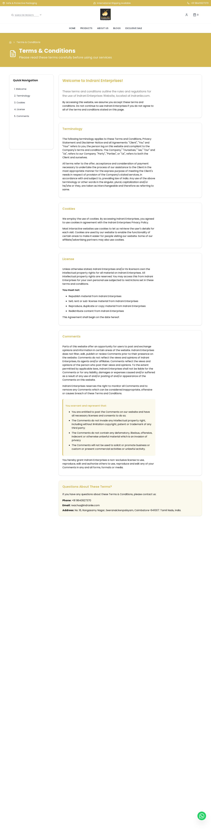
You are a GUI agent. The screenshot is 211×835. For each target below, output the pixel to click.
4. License (19, 109)
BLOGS (116, 28)
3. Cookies (19, 102)
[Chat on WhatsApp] (201, 816)
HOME (72, 28)
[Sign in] (186, 15)
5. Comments (21, 116)
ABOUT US (102, 28)
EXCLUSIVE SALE (133, 28)
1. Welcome (20, 89)
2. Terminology (22, 95)
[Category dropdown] (40, 14)
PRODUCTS (86, 28)
